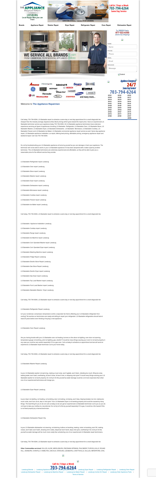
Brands (21, 25)
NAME (109, 44)
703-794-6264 (118, 8)
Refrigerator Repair (88, 25)
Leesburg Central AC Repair (97, 472)
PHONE (110, 51)
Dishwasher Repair (124, 25)
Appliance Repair (37, 25)
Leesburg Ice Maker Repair (76, 472)
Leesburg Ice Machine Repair (53, 472)
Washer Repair (53, 25)
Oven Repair (106, 25)
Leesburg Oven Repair (126, 469)
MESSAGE (111, 65)
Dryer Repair (69, 25)
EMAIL (110, 58)
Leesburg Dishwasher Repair (30, 472)
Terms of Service (78, 474)
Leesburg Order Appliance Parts (121, 472)
